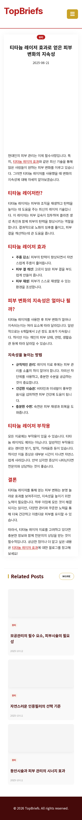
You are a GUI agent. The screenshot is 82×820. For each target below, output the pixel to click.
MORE (66, 576)
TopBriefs (23, 11)
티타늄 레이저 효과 (26, 161)
